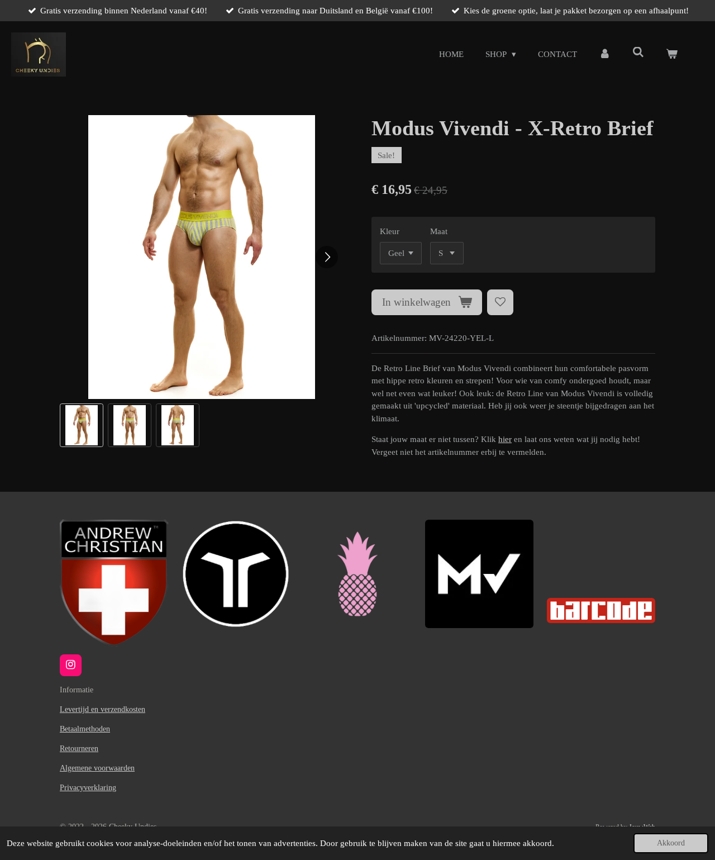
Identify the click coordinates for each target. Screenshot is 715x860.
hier (505, 439)
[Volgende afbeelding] (327, 257)
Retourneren (79, 748)
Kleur (389, 231)
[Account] (604, 54)
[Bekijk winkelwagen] (671, 54)
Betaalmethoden (85, 729)
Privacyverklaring (88, 787)
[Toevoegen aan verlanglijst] (500, 302)
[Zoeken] (638, 52)
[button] (81, 425)
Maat (438, 231)
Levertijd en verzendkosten (102, 709)
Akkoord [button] (671, 843)
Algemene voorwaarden (97, 768)
